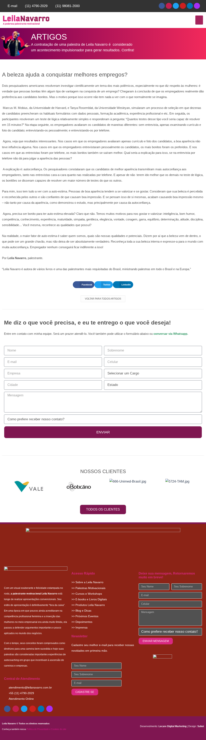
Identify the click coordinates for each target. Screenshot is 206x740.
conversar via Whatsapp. (170, 333)
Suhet (200, 726)
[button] (199, 20)
